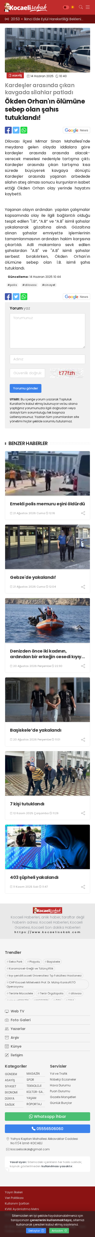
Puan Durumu (60, 1091)
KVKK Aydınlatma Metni (22, 1209)
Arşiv (14, 1037)
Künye (15, 1046)
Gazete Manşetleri (63, 1097)
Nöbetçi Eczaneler (63, 1079)
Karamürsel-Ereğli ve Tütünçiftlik (30, 968)
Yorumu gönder (25, 388)
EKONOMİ (11, 1092)
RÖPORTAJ (34, 1104)
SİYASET (10, 1086)
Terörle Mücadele (20, 993)
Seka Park (14, 962)
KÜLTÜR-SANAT (37, 1092)
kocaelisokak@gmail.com (30, 1149)
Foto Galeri (20, 1020)
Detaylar (34, 1231)
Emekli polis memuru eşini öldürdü (47, 504)
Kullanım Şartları (17, 1203)
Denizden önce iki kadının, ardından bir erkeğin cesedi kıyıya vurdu (47, 654)
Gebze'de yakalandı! (33, 577)
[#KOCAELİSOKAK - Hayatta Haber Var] (24, 7)
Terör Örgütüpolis (51, 993)
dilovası (75, 993)
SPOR (30, 1080)
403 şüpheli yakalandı (34, 877)
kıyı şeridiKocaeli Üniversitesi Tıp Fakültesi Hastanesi (44, 975)
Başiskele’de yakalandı (35, 730)
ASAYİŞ (16, 75)
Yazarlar (18, 1028)
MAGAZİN (33, 1073)
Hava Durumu (60, 1085)
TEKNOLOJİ (34, 1086)
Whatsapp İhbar (50, 1116)
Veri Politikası (14, 1198)
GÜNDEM (11, 1074)
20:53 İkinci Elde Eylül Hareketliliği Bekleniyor (48, 19)
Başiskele (52, 962)
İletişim (16, 1055)
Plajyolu (33, 962)
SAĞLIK (10, 1104)
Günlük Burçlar (61, 1103)
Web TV (17, 1011)
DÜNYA (9, 1098)
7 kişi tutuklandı (27, 804)
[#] (47, 910)
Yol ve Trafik (58, 1073)
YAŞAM (31, 1098)
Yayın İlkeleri (14, 1192)
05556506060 (50, 1129)
